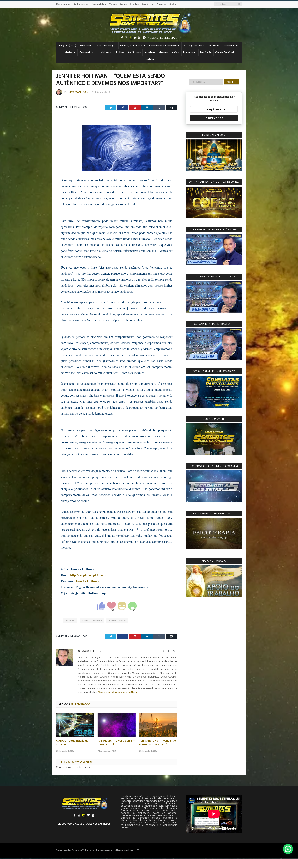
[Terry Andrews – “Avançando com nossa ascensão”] (158, 725)
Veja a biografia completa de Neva (117, 692)
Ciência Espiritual (224, 52)
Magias (68, 52)
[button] (288, 849)
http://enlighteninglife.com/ (88, 575)
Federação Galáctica (131, 45)
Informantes (190, 52)
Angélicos (149, 52)
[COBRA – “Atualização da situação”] (75, 725)
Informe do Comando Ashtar (164, 45)
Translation (149, 59)
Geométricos (86, 52)
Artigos (175, 52)
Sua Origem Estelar (193, 45)
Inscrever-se (214, 118)
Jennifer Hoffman (87, 581)
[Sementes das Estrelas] (149, 22)
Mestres (163, 52)
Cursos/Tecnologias (106, 45)
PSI (138, 850)
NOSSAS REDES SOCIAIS (162, 37)
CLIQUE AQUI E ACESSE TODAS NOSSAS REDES (84, 823)
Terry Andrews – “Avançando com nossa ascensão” (157, 742)
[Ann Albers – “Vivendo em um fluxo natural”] (117, 725)
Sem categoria (117, 620)
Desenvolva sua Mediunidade (223, 45)
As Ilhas (120, 52)
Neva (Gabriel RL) (78, 92)
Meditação (206, 52)
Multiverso (106, 52)
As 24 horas (134, 52)
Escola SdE (85, 45)
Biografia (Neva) (67, 45)
